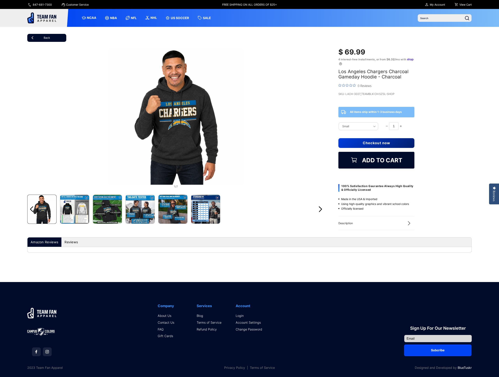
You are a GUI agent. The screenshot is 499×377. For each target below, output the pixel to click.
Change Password (249, 329)
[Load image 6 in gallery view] (205, 209)
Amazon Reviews (44, 242)
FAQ (161, 329)
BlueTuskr (465, 368)
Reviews (71, 242)
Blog (200, 316)
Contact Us (166, 322)
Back (47, 37)
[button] (376, 223)
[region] (249, 4)
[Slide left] (31, 209)
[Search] (467, 18)
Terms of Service (209, 322)
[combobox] (445, 18)
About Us (164, 316)
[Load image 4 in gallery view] (140, 209)
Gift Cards (165, 336)
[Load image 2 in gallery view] (74, 209)
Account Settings (248, 322)
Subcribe (438, 350)
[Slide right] (320, 209)
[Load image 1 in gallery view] (41, 209)
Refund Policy (207, 329)
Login (240, 316)
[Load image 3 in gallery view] (107, 209)
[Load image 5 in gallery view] (172, 209)
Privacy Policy (234, 368)
